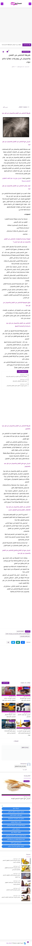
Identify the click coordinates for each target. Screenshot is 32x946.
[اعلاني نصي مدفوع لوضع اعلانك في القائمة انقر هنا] (2, 806)
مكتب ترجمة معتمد (16, 822)
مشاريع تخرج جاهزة (16, 843)
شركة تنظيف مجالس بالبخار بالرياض (16, 836)
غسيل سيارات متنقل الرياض (16, 812)
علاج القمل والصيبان (25, 636)
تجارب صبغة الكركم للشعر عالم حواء (10, 716)
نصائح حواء (9, 943)
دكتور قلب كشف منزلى (16, 815)
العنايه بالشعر (26, 51)
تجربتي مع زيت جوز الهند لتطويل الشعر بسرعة (12, 883)
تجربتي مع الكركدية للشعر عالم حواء (25, 699)
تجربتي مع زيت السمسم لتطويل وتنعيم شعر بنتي (12, 868)
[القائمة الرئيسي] (30, 4)
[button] (23, 642)
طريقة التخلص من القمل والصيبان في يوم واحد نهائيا (18, 633)
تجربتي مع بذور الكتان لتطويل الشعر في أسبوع (11, 876)
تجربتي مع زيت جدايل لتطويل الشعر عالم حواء (9, 699)
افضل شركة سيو (16, 832)
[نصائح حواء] (16, 3)
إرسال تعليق (25, 747)
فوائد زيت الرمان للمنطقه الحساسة (11, 44)
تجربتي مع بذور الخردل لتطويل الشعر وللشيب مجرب (11, 861)
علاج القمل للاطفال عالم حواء (20, 381)
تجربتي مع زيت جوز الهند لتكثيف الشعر (11, 897)
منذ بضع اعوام (23, 374)
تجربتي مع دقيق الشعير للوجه (20, 798)
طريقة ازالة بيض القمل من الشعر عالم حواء (16, 376)
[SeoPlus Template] (25, 943)
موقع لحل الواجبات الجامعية (16, 819)
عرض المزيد (5, 682)
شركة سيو (16, 808)
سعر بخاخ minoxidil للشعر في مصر (10, 732)
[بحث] (2, 4)
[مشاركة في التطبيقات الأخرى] (8, 642)
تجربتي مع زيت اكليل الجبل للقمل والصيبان (17, 385)
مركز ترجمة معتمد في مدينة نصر (16, 839)
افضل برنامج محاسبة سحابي (16, 846)
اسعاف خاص (16, 829)
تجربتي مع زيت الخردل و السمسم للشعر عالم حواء (23, 733)
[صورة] (25, 861)
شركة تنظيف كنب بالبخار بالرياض (16, 825)
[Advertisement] (16, 25)
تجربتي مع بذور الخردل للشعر (13, 890)
